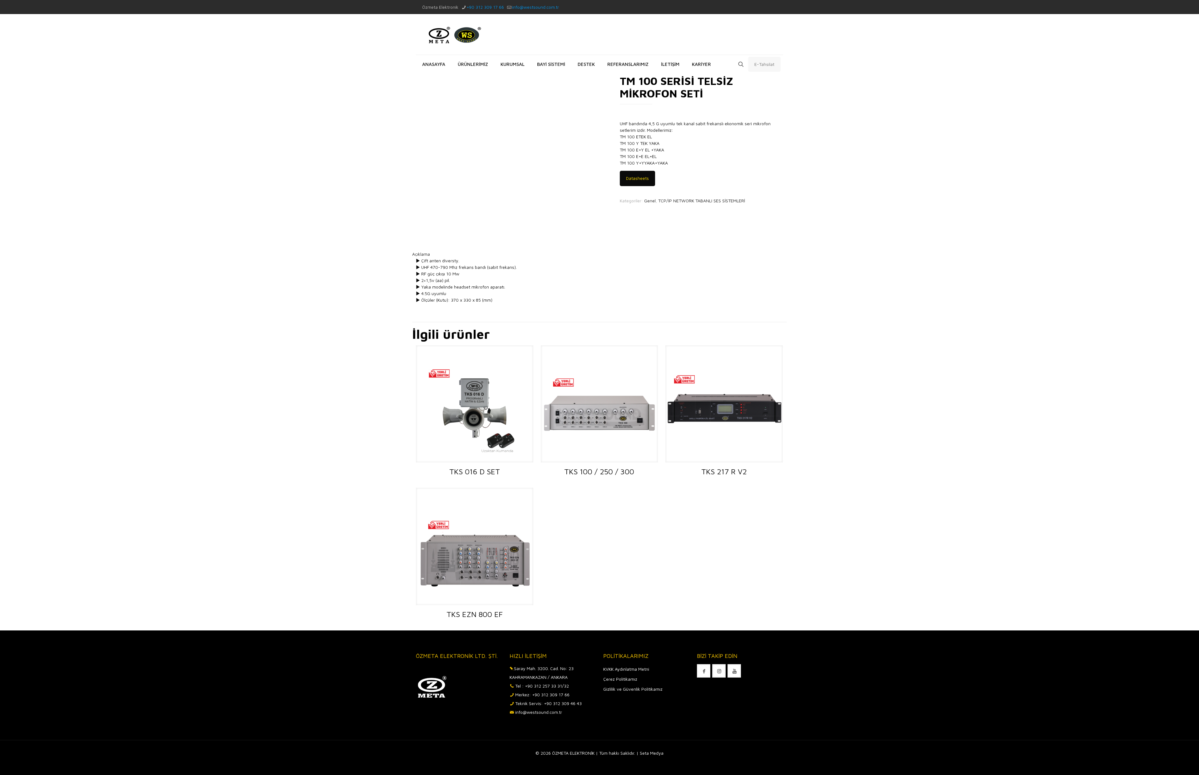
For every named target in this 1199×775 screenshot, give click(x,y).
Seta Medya (652, 753)
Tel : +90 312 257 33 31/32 (542, 686)
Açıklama (421, 254)
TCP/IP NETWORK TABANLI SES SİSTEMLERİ (701, 200)
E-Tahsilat (764, 64)
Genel (650, 200)
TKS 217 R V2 (724, 471)
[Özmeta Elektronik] (453, 34)
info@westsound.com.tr (535, 7)
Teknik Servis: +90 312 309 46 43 (548, 703)
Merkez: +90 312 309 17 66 (542, 694)
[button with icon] (703, 671)
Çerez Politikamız (620, 679)
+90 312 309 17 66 (485, 7)
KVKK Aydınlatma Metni (626, 669)
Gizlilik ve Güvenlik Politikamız (633, 689)
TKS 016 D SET (474, 471)
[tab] (599, 254)
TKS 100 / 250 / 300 (599, 471)
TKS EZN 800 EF (475, 614)
